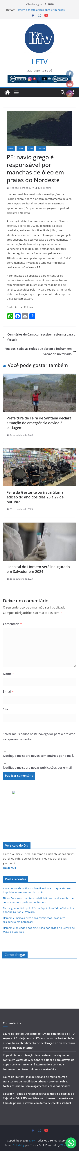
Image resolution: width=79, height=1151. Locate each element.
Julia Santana (44, 187)
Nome (8, 674)
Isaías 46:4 (9, 867)
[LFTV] (7, 92)
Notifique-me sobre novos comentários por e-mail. (38, 756)
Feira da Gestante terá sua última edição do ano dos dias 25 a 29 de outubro (35, 497)
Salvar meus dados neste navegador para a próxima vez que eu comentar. (39, 736)
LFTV (39, 61)
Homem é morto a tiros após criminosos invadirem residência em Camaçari (40, 11)
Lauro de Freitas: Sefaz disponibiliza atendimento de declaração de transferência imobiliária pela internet (39, 1043)
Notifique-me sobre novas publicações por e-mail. (37, 768)
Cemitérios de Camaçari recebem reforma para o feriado (41, 337)
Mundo (41, 148)
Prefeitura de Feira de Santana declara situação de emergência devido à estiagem (39, 423)
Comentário (12, 624)
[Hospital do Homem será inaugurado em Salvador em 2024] (39, 525)
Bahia (10, 148)
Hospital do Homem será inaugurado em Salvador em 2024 (38, 569)
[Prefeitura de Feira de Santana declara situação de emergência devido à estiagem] (39, 376)
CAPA (30, 148)
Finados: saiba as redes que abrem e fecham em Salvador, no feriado (38, 351)
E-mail (8, 692)
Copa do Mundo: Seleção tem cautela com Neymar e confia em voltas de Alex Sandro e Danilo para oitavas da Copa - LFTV (38, 1060)
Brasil (21, 148)
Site (5, 709)
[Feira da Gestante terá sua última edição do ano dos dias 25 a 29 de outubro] (39, 451)
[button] (70, 1142)
